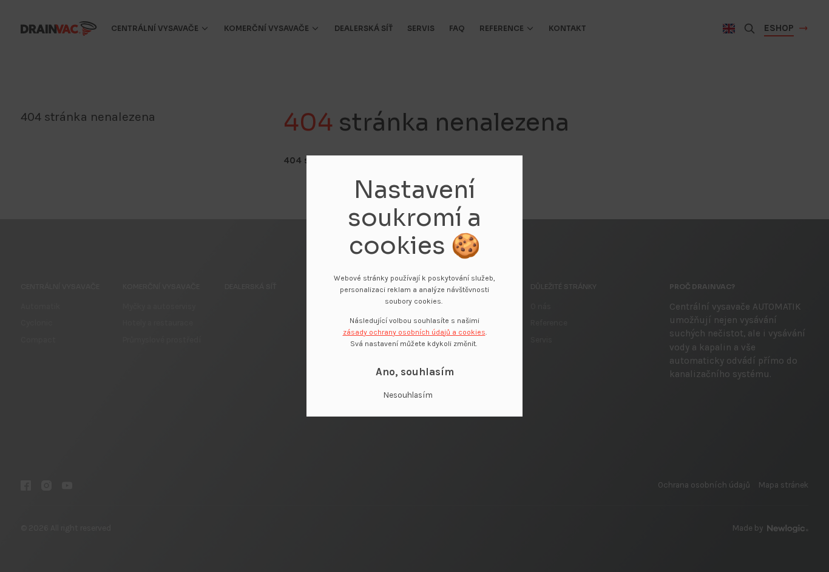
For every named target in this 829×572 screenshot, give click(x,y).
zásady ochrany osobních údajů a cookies (414, 332)
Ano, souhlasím (415, 372)
